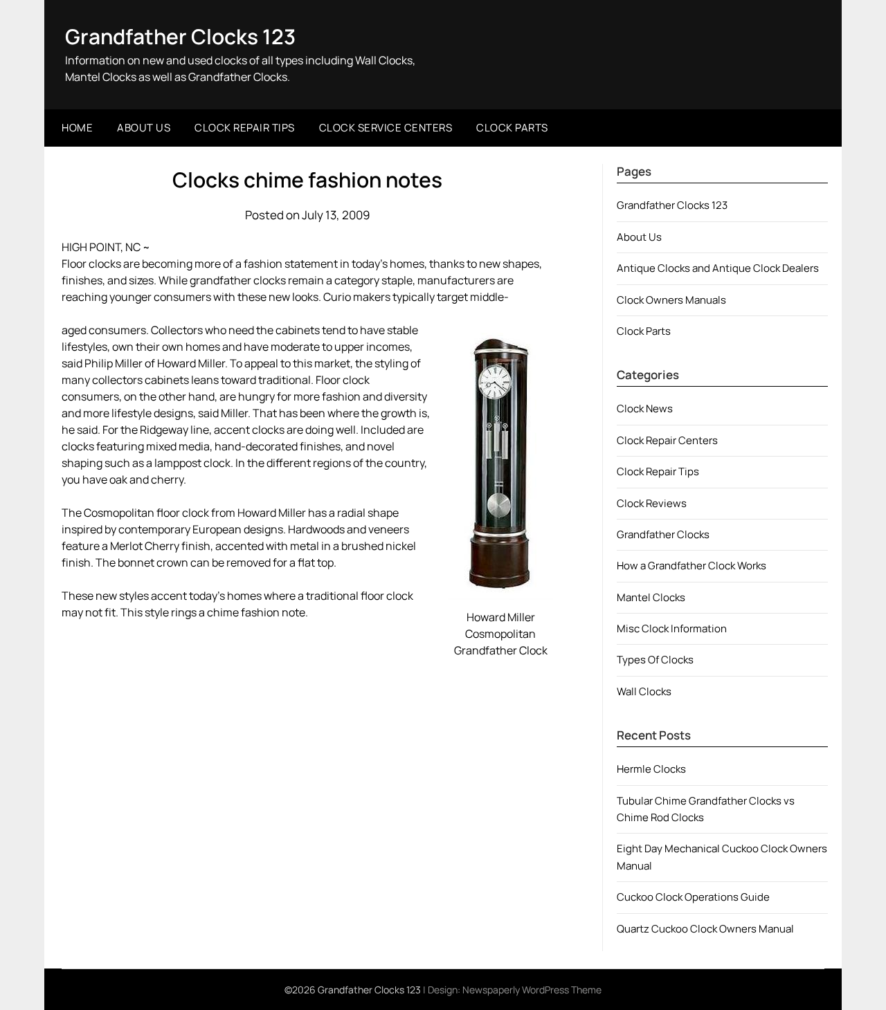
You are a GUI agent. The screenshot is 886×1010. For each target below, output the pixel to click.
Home (77, 127)
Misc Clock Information (672, 628)
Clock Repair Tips (245, 127)
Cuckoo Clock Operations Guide (693, 897)
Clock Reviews (652, 503)
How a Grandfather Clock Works (691, 565)
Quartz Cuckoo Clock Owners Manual (705, 928)
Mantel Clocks (651, 597)
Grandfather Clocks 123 (180, 36)
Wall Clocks (644, 691)
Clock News (645, 408)
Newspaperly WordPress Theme (532, 989)
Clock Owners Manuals (671, 300)
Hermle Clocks (651, 769)
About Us (143, 127)
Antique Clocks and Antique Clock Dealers (718, 268)
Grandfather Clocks (663, 534)
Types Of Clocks (655, 659)
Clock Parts (512, 127)
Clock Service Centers (386, 127)
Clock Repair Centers (667, 440)
